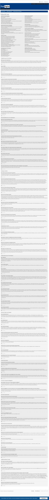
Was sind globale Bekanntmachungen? (6, 52)
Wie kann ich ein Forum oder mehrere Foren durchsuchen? (32, 33)
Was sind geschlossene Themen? (5, 55)
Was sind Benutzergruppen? (28, 18)
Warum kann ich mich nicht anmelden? (6, 20)
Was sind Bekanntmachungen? (5, 53)
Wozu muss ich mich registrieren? (5, 16)
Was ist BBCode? (3, 49)
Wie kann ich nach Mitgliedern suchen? (30, 36)
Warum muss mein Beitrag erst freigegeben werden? (8, 45)
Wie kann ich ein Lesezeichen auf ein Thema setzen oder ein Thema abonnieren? (35, 41)
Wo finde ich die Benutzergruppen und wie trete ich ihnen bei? (33, 19)
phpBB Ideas (38, 468)
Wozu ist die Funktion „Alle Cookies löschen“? (7, 23)
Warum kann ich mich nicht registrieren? (6, 18)
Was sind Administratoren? (28, 16)
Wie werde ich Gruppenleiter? (28, 20)
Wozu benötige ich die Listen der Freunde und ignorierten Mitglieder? (34, 29)
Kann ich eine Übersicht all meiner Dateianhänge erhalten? (32, 46)
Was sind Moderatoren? (28, 17)
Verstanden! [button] (44, 498)
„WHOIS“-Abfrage (13, 474)
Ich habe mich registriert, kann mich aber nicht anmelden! (8, 19)
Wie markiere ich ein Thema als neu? (6, 46)
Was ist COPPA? (3, 17)
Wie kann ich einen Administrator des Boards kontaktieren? (32, 52)
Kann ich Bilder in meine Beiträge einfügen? (7, 51)
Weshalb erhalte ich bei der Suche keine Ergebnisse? (32, 34)
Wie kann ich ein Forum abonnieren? (29, 42)
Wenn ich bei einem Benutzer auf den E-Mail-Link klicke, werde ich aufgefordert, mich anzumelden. (12, 33)
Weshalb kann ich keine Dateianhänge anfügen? (7, 42)
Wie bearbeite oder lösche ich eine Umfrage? (7, 40)
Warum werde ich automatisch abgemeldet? (6, 22)
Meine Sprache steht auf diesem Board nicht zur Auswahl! (8, 29)
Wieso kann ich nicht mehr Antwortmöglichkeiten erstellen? (8, 39)
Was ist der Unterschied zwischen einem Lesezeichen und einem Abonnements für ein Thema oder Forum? (36, 40)
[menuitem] (1, 491)
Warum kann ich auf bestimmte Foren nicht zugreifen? (8, 41)
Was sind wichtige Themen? (4, 54)
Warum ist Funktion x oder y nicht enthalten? (30, 49)
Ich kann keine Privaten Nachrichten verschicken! (31, 25)
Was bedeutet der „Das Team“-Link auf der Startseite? (32, 22)
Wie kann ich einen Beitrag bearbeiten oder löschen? (8, 37)
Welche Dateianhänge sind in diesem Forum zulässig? (32, 45)
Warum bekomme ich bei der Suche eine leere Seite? (32, 35)
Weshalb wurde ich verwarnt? (5, 43)
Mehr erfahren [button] (35, 498)
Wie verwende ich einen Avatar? (5, 31)
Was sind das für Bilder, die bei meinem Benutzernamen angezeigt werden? (11, 30)
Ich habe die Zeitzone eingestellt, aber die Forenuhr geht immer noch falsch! (11, 28)
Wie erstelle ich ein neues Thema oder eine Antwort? (8, 36)
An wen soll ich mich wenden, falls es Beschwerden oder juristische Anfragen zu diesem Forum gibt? (35, 51)
